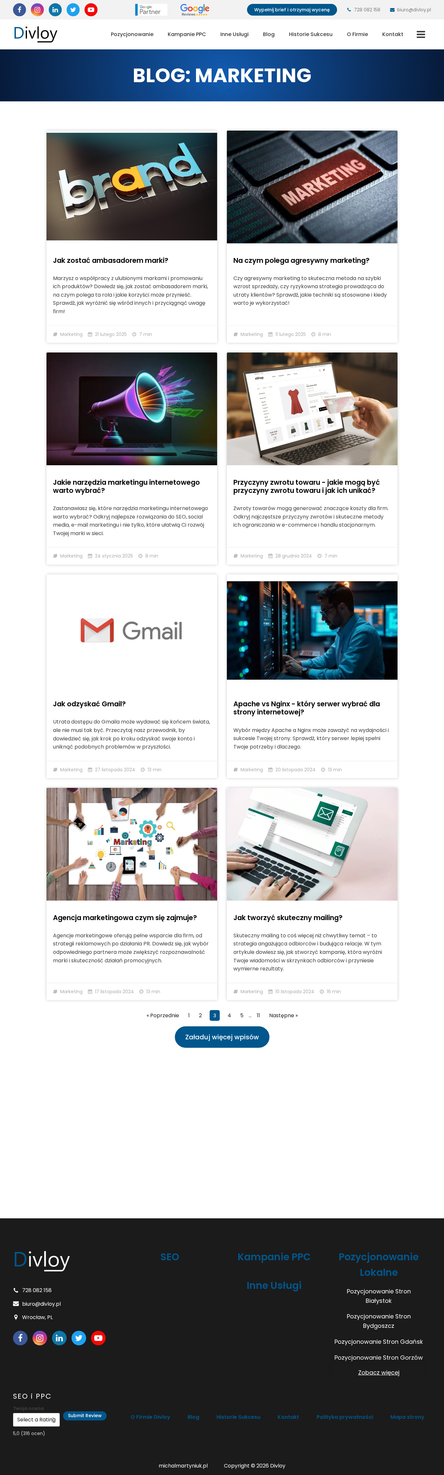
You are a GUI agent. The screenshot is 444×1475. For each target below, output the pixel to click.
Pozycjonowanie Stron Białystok (379, 1296)
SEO (169, 1257)
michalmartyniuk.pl (183, 1465)
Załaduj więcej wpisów (222, 1037)
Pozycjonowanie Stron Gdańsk (378, 1342)
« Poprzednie (163, 1015)
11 (258, 1015)
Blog (269, 34)
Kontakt (392, 34)
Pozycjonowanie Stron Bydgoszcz (379, 1321)
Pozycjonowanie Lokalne (379, 1264)
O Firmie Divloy (150, 1417)
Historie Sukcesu (311, 34)
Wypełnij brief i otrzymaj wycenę (292, 9)
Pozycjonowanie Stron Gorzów (378, 1357)
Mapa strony (407, 1417)
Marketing (71, 334)
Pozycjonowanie (132, 34)
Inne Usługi (234, 34)
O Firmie (357, 34)
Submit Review (85, 1415)
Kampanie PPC (187, 34)
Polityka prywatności (345, 1417)
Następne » (283, 1015)
